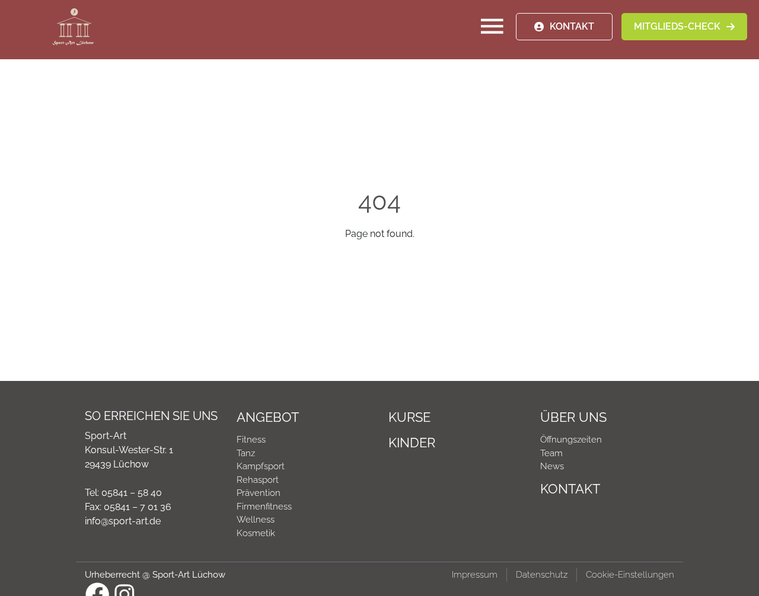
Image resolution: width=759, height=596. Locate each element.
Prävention (258, 493)
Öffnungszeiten (571, 439)
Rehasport (258, 480)
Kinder (411, 442)
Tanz (246, 453)
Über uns (573, 417)
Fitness (251, 439)
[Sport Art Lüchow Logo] (72, 26)
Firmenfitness (264, 506)
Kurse (409, 417)
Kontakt (570, 488)
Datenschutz (541, 574)
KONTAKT (572, 26)
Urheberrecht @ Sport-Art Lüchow (155, 574)
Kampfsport (261, 466)
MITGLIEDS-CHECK (677, 26)
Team (551, 453)
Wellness (256, 519)
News (552, 466)
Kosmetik (256, 533)
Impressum (475, 574)
